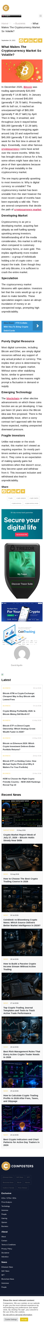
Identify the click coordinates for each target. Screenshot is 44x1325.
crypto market (34, 498)
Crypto (10, 498)
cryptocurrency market (27, 209)
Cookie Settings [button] (11, 1319)
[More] (40, 40)
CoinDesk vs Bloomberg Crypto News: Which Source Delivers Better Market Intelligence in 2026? (21, 923)
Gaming (4, 1218)
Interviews (5, 1283)
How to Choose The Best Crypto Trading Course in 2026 (20, 880)
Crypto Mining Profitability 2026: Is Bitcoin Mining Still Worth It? (19, 712)
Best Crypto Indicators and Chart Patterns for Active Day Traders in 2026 (21, 1142)
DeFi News (19, 1177)
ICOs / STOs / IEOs (8, 1198)
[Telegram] (35, 40)
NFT (28, 1177)
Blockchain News (8, 1182)
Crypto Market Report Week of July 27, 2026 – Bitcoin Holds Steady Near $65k (19, 838)
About (3, 1237)
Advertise (4, 1257)
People (3, 1214)
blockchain (12, 398)
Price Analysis (6, 1202)
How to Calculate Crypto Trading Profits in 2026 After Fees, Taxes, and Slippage (20, 1098)
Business (20, 23)
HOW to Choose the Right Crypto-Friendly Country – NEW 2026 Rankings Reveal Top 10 (21, 782)
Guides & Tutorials (8, 1188)
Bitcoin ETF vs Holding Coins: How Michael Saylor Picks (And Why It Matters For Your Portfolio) (19, 764)
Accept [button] (24, 1319)
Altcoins (27, 1182)
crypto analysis (21, 498)
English (7, 16)
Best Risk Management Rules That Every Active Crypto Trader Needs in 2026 (21, 1054)
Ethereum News (8, 1177)
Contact (4, 1241)
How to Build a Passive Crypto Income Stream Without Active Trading (19, 967)
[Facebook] (21, 40)
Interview (4, 1210)
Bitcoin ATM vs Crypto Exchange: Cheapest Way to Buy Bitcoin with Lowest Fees (19, 696)
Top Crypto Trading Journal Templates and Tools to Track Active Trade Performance (19, 1010)
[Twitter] (26, 40)
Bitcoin (19, 1182)
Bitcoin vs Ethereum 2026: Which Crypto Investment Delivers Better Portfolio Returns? (19, 746)
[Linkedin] (30, 40)
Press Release (22, 1188)
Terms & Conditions (8, 1245)
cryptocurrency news (31, 503)
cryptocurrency (10, 149)
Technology (5, 1206)
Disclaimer (5, 1253)
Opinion (4, 1222)
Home (4, 23)
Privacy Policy (6, 1249)
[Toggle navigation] (41, 16)
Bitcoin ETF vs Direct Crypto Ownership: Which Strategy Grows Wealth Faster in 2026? (19, 729)
